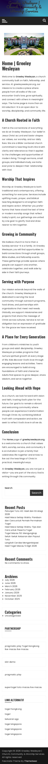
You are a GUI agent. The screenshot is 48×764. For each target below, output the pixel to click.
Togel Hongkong (30, 646)
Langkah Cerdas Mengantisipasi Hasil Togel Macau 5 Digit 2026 (21, 544)
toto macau (23, 687)
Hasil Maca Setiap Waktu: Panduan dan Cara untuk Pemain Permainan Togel (23, 520)
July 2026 (10, 579)
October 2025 (12, 598)
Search (8, 487)
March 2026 (11, 586)
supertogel (11, 687)
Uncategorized (13, 615)
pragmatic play (13, 646)
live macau (10, 649)
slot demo (10, 661)
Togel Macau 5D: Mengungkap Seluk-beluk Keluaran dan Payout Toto (22, 536)
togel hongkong (13, 709)
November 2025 (13, 595)
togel (7, 714)
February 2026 (12, 589)
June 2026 (10, 583)
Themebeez (30, 761)
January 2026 (12, 592)
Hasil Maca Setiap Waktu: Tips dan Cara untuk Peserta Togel (23, 528)
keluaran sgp (12, 719)
